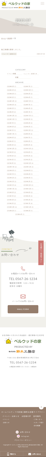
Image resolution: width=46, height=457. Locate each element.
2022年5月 (27, 141)
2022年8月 (10, 137)
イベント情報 (11, 74)
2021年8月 (27, 152)
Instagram (25, 436)
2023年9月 (27, 119)
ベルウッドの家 (13, 412)
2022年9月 (27, 134)
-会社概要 (36, 425)
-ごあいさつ (37, 419)
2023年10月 (11, 119)
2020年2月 (27, 181)
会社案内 (37, 416)
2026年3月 (10, 90)
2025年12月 (27, 90)
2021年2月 (10, 163)
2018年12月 (11, 207)
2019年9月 (10, 192)
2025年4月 (27, 97)
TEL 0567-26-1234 (23, 278)
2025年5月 (10, 97)
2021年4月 (10, 159)
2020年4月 (27, 178)
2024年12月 (10, 101)
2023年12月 (10, 116)
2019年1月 (27, 203)
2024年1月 (27, 112)
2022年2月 (27, 145)
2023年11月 (27, 116)
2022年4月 (10, 145)
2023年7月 (10, 123)
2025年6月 (27, 94)
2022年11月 (10, 134)
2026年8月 (10, 86)
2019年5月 (27, 196)
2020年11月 (11, 167)
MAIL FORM (23, 309)
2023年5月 (10, 127)
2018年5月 (27, 211)
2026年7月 (27, 86)
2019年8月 (27, 192)
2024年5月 (10, 108)
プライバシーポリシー (23, 440)
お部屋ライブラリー (36, 412)
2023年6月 (27, 123)
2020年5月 (10, 178)
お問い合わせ (25, 432)
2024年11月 (27, 101)
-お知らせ (6, 422)
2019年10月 (27, 189)
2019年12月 (27, 185)
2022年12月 (27, 130)
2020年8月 (27, 170)
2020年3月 (10, 181)
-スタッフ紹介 (38, 422)
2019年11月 (10, 189)
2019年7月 (10, 196)
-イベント (6, 419)
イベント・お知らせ (10, 416)
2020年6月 (27, 174)
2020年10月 (27, 167)
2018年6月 (10, 211)
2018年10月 (27, 207)
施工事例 (24, 412)
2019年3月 (27, 200)
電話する (13, 454)
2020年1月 (10, 185)
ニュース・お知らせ (30, 74)
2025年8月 (10, 94)
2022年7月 (27, 137)
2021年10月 (27, 148)
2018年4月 (18, 214)
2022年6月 (10, 141)
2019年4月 (10, 200)
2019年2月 (10, 203)
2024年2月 (10, 112)
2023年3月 (27, 127)
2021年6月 (10, 156)
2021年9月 (10, 152)
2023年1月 (10, 130)
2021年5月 (27, 156)
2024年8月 (10, 105)
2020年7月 (10, 174)
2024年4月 (27, 108)
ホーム (4, 412)
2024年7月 (27, 105)
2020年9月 (10, 170)
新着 (16, 77)
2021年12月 (10, 148)
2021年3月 (27, 159)
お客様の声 (26, 416)
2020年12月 (27, 163)
